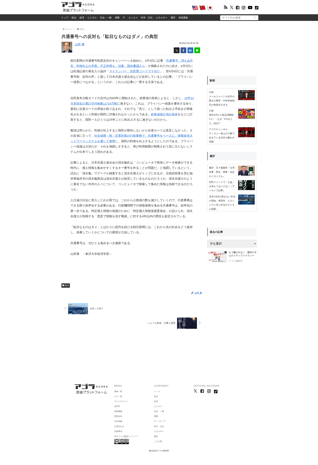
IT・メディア (160, 421)
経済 (82, 17)
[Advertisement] (143, 8)
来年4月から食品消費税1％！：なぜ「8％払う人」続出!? (221, 119)
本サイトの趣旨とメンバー (126, 436)
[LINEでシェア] (197, 50)
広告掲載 (118, 421)
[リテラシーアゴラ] (217, 257)
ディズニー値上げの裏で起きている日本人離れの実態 (222, 137)
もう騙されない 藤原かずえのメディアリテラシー (243, 254)
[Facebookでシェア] (183, 50)
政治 (74, 17)
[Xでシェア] (177, 50)
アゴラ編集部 (236, 261)
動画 (212, 80)
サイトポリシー (121, 401)
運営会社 (118, 416)
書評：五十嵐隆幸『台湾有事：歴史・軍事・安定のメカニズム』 (222, 171)
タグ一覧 (118, 396)
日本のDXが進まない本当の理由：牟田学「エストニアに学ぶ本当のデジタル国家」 (222, 202)
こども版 (158, 441)
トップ (64, 17)
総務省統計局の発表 (164, 114)
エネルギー (161, 17)
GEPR (117, 406)
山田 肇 (79, 44)
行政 (211, 92)
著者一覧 (118, 391)
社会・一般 (106, 17)
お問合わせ (119, 426)
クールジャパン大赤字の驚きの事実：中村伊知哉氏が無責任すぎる (222, 100)
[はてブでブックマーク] (190, 50)
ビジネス (92, 17)
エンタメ (133, 17)
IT (124, 17)
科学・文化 (147, 17)
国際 (117, 17)
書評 (173, 17)
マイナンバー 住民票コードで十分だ (134, 71)
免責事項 (118, 431)
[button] (255, 17)
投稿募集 (183, 17)
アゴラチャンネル (218, 129)
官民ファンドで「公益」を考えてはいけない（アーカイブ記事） (222, 186)
